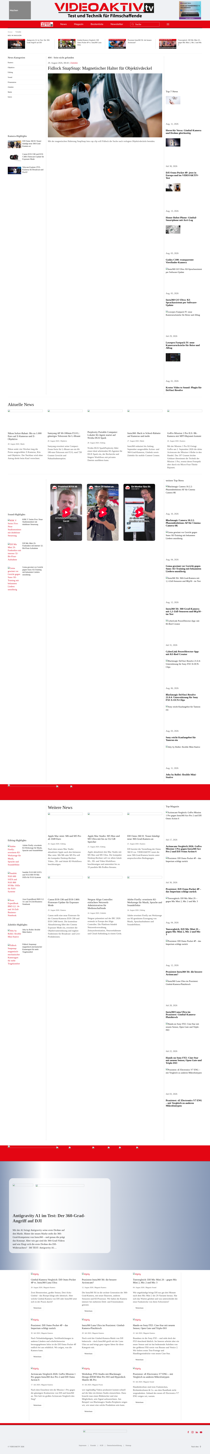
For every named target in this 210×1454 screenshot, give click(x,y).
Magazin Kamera (49, 1287)
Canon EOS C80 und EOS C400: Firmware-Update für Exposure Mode (33, 156)
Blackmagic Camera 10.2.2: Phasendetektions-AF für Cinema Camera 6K (183, 523)
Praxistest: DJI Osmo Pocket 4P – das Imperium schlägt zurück (183, 890)
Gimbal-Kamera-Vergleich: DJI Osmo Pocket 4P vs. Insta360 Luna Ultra (89, 42)
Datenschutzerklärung (114, 1445)
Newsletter (117, 24)
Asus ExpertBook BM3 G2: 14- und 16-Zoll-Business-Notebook (33, 901)
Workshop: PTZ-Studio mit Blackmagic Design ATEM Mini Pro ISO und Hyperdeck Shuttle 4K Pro (103, 1377)
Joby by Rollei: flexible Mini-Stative (181, 776)
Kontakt (93, 1445)
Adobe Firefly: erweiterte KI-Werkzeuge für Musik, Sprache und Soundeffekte (144, 902)
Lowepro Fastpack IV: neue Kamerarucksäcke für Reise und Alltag (183, 345)
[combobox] (144, 24)
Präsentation (12, 82)
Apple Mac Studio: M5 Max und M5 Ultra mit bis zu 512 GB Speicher (104, 839)
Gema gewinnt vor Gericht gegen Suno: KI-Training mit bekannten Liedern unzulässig (183, 569)
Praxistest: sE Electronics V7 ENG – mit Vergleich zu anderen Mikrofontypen (184, 1103)
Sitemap (128, 1445)
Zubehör (74, 63)
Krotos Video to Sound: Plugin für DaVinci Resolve (184, 388)
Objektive (11, 67)
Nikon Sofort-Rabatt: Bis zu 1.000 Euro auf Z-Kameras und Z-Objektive (25, 436)
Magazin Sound (151, 1287)
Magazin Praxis (97, 1385)
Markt (10, 92)
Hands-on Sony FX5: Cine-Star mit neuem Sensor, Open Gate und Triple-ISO (184, 1060)
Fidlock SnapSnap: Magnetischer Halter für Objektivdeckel (100, 68)
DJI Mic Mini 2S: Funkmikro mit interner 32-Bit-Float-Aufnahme (32, 545)
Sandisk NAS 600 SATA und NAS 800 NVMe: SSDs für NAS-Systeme (32, 874)
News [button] (63, 24)
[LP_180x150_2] (190, 10)
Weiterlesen (37, 1308)
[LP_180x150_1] (20, 10)
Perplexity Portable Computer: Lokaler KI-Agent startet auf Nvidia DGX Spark (103, 435)
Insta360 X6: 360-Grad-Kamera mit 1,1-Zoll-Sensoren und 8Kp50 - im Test (184, 611)
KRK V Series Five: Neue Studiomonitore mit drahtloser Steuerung (32, 522)
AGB (101, 1445)
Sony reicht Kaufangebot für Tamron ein (181, 738)
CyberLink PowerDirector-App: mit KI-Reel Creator (182, 652)
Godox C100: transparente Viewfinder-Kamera (180, 261)
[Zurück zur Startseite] (104, 9)
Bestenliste (97, 24)
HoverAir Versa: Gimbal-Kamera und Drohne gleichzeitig (183, 131)
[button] (168, 24)
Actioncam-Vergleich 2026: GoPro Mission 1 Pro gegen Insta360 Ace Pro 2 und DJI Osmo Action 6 (184, 849)
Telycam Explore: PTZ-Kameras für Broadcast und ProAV (32, 169)
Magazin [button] (78, 24)
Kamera (10, 62)
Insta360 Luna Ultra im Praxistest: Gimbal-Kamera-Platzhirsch (181, 1015)
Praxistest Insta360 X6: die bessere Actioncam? (184, 973)
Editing (10, 72)
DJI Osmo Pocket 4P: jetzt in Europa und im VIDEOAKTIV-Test (182, 175)
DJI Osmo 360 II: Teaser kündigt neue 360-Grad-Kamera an (31, 143)
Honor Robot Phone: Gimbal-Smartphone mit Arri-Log (181, 219)
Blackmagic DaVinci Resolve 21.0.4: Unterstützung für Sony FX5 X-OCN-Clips (182, 697)
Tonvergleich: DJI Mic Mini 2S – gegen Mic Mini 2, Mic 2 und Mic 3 (190, 42)
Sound (10, 77)
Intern (10, 97)
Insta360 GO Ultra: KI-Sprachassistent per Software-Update (181, 302)
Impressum (82, 1445)
